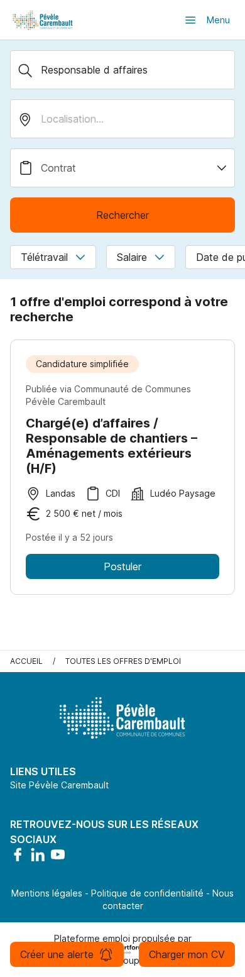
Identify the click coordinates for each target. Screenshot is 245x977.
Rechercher (122, 215)
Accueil (26, 661)
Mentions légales (46, 893)
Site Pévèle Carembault (59, 785)
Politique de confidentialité (147, 893)
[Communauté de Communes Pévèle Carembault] (43, 20)
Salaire (132, 257)
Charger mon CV (187, 954)
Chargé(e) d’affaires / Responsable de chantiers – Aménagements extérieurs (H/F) (111, 446)
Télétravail (44, 257)
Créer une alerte (57, 954)
